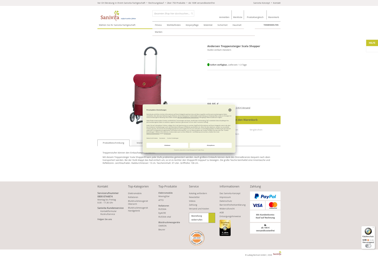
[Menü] (373, 228)
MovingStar (164, 196)
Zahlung (193, 204)
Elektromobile (135, 193)
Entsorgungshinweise (230, 216)
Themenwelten (271, 25)
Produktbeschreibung (113, 142)
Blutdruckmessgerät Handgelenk (138, 209)
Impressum (225, 197)
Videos (192, 201)
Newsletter (194, 197)
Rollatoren (133, 197)
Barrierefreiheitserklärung (233, 204)
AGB (222, 212)
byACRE (162, 212)
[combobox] (173, 13)
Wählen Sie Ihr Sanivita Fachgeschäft (117, 25)
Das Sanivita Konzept (230, 193)
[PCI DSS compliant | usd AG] (197, 238)
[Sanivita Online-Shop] (124, 15)
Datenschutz (226, 201)
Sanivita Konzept (261, 2)
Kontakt (277, 2)
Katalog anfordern (198, 193)
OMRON (162, 225)
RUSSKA (162, 209)
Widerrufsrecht (227, 208)
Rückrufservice (107, 214)
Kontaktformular (108, 211)
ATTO (161, 200)
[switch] (368, 246)
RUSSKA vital (164, 216)
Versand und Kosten (199, 208)
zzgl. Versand (240, 107)
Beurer (161, 229)
